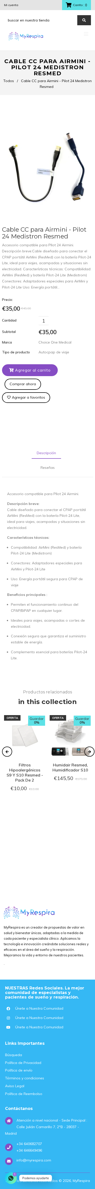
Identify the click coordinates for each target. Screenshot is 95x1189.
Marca (7, 342)
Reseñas (48, 467)
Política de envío (18, 1070)
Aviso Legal (14, 1086)
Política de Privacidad (23, 1062)
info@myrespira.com (33, 1160)
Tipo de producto (16, 352)
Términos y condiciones (24, 1078)
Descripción (46, 453)
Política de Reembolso (23, 1093)
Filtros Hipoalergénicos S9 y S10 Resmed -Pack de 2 (25, 772)
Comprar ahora (23, 384)
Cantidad (9, 320)
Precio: (7, 299)
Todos (8, 81)
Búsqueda (13, 1055)
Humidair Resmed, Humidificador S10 (70, 767)
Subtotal (9, 331)
